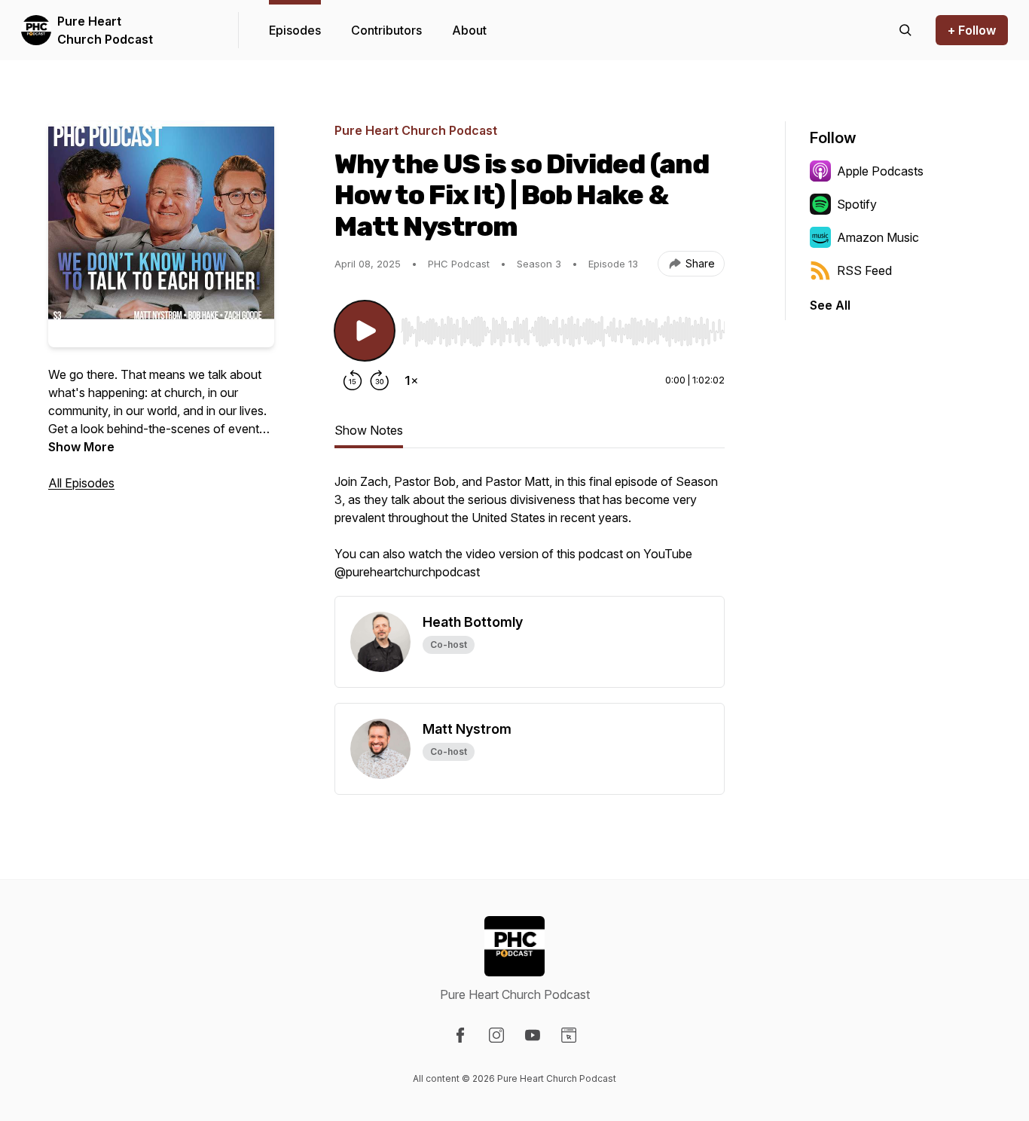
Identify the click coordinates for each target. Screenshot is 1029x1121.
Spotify (857, 204)
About (469, 30)
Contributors (386, 30)
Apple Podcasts (880, 171)
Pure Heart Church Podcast (105, 30)
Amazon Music (878, 237)
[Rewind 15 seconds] (352, 380)
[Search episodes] (905, 30)
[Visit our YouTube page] (532, 1035)
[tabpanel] (529, 534)
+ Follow (972, 30)
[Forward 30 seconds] (379, 380)
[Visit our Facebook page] (460, 1035)
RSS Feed (864, 270)
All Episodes (81, 482)
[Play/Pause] (364, 331)
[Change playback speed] (411, 380)
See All (830, 305)
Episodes (295, 30)
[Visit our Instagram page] (496, 1035)
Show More (81, 446)
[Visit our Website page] (568, 1035)
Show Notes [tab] (368, 430)
